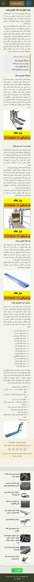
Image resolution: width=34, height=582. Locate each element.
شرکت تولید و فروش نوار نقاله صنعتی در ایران (12, 511)
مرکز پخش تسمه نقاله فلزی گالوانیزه (12, 502)
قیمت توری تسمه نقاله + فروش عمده (11, 475)
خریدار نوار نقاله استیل (12, 519)
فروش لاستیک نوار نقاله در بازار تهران (12, 557)
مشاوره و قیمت (17, 3)
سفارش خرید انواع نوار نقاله (20, 69)
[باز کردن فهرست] (3, 3)
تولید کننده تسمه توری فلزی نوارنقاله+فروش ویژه (11, 484)
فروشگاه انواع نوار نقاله (21, 60)
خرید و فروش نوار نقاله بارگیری (12, 529)
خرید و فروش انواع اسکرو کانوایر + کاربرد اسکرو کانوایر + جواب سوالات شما (11, 539)
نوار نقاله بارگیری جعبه (21, 66)
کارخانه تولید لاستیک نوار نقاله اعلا (11, 548)
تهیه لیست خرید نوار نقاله (20, 63)
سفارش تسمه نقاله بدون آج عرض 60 (11, 493)
